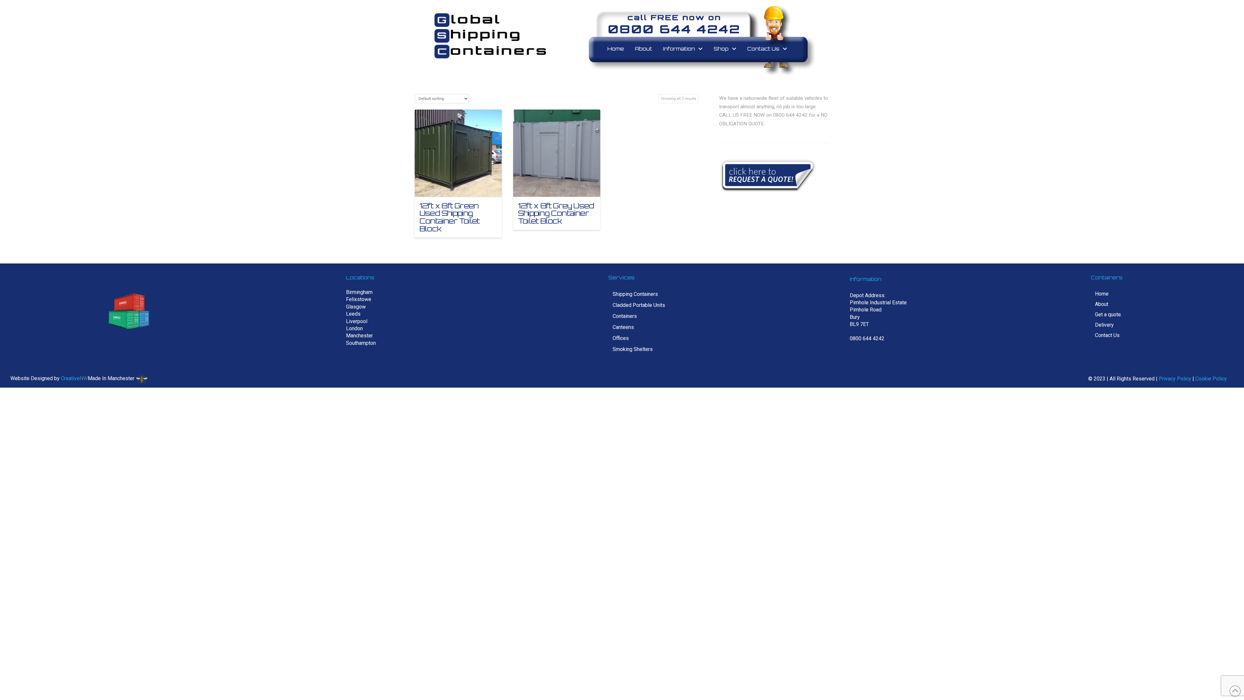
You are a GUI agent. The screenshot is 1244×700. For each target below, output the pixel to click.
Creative (70, 379)
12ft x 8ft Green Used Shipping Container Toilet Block (449, 217)
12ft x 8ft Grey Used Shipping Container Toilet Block (556, 213)
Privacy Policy (1175, 379)
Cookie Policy (1211, 379)
